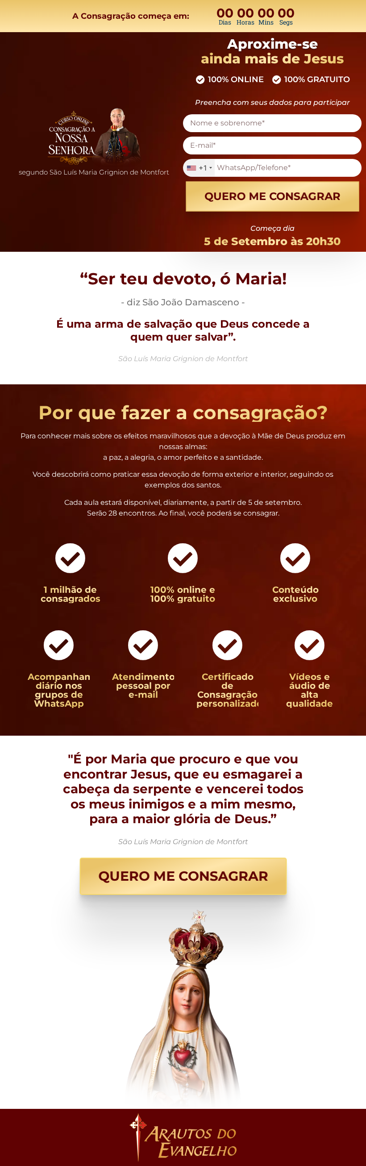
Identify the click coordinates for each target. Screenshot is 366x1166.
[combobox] (199, 167)
